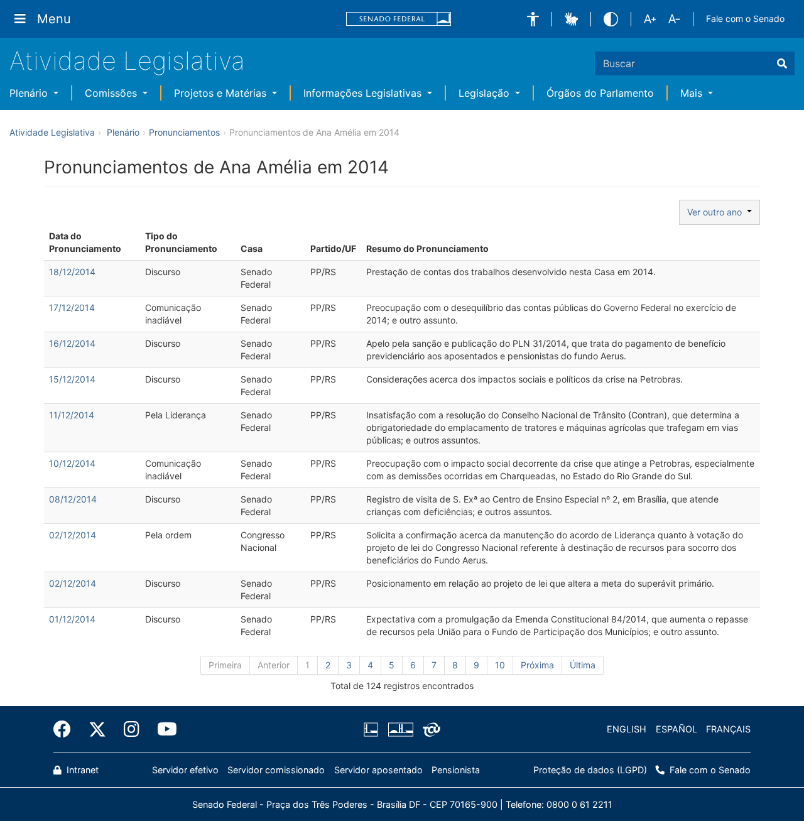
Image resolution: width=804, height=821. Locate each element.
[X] (97, 729)
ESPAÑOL (676, 729)
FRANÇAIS (728, 729)
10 (500, 665)
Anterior (274, 665)
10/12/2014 (72, 463)
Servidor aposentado (378, 769)
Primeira (225, 665)
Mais (692, 93)
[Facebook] (66, 729)
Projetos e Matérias (221, 93)
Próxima (537, 665)
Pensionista (456, 769)
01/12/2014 (72, 619)
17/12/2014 (72, 307)
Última (582, 665)
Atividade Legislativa (127, 60)
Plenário (30, 93)
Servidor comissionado (276, 769)
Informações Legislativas (364, 93)
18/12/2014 (72, 271)
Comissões (112, 93)
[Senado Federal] (399, 19)
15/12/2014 (72, 379)
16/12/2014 (72, 343)
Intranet (81, 769)
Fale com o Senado (745, 18)
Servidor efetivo (185, 769)
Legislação (486, 93)
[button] (533, 19)
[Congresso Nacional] (400, 729)
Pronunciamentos (184, 132)
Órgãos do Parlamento (600, 93)
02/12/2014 (72, 535)
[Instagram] (131, 729)
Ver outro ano (717, 212)
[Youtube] (162, 729)
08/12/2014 (73, 499)
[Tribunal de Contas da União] (429, 729)
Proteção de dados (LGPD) (590, 769)
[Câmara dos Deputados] (373, 729)
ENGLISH (626, 729)
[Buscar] (782, 63)
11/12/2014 (71, 415)
